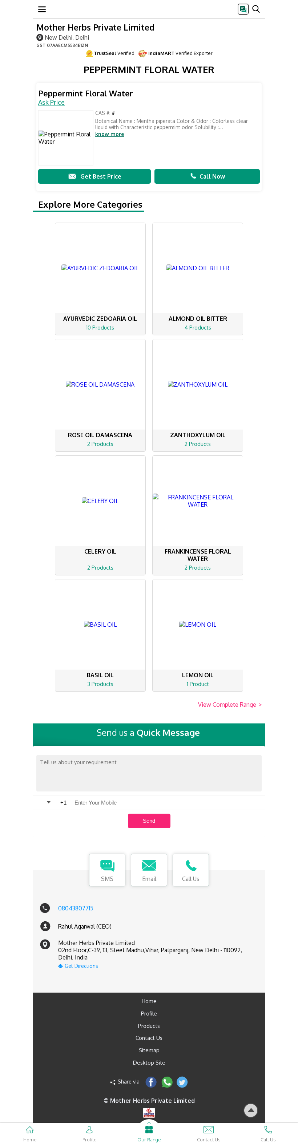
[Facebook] (151, 1082)
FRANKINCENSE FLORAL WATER (198, 555)
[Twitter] (182, 1082)
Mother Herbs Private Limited (95, 27)
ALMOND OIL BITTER (198, 318)
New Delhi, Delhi (67, 37)
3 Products (100, 684)
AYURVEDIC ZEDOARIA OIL (100, 318)
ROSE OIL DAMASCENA (100, 435)
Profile (149, 1013)
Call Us (191, 878)
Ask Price (51, 102)
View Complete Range (230, 704)
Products (149, 1025)
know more (109, 134)
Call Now (212, 176)
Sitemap (149, 1050)
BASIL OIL (100, 675)
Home (149, 1001)
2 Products (100, 443)
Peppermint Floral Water (85, 93)
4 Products (198, 327)
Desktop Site (149, 1062)
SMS (107, 878)
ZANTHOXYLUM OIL (198, 435)
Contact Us (149, 1037)
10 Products (100, 327)
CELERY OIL (100, 551)
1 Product (198, 684)
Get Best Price (100, 176)
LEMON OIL (198, 675)
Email (149, 878)
